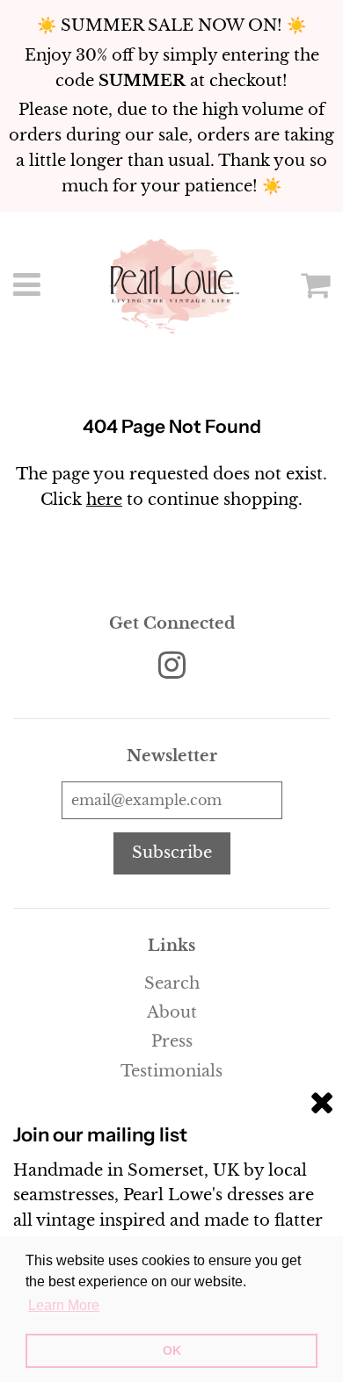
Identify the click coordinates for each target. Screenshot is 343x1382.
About (172, 1012)
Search (172, 983)
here (104, 499)
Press (172, 1041)
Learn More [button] (63, 1305)
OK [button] (172, 1350)
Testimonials (171, 1071)
